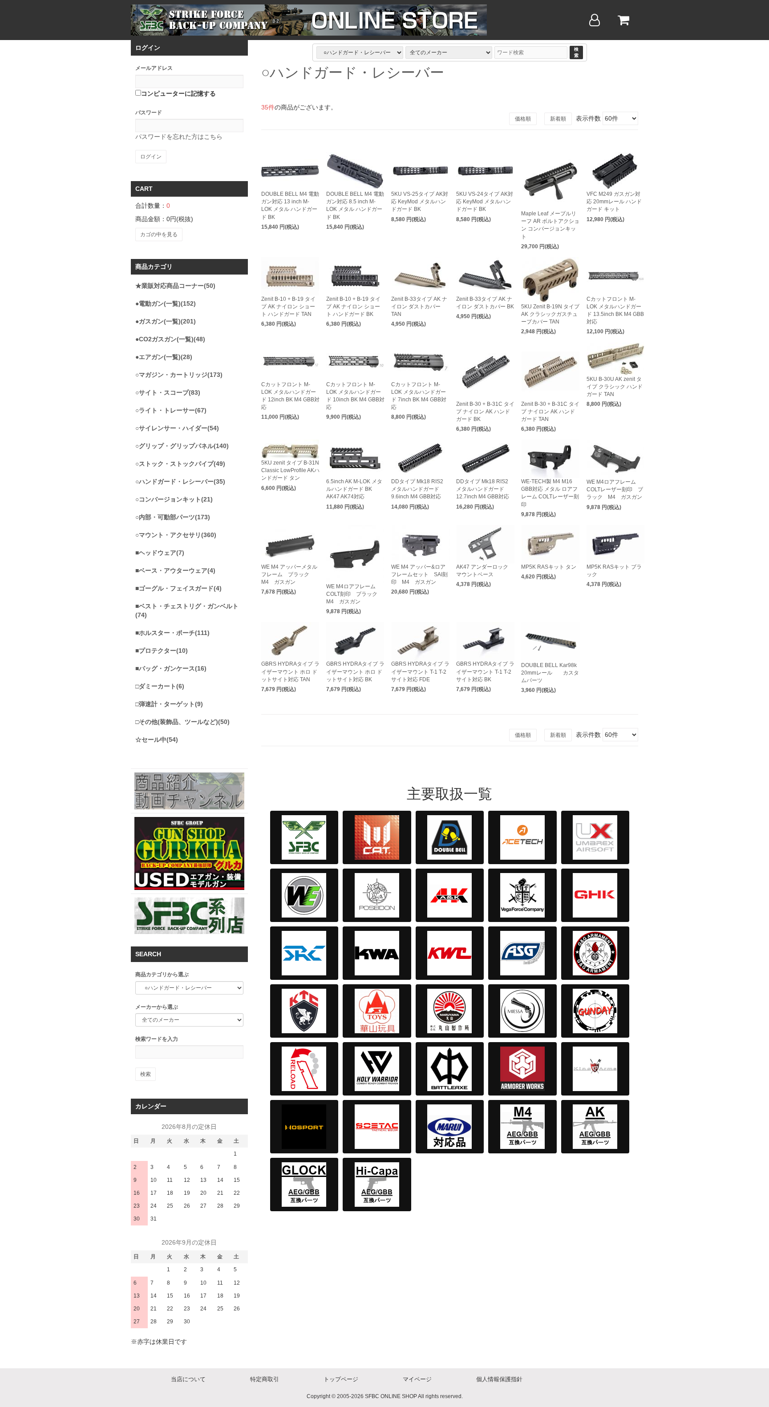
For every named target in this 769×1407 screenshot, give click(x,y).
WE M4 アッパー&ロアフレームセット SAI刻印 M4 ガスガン (419, 574)
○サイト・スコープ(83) (167, 392)
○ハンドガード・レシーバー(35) (180, 481)
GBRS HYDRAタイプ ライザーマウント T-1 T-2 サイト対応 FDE (420, 671)
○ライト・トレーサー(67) (170, 410)
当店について (188, 1379)
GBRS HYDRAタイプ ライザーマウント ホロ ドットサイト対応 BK (355, 671)
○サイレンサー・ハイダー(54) (177, 428)
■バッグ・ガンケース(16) (170, 668)
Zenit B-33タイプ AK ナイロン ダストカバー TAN (419, 306)
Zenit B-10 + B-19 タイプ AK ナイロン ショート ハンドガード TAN (288, 306)
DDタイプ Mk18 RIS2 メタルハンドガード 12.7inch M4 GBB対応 (482, 489)
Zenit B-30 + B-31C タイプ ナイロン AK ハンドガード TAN (550, 411)
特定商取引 (264, 1379)
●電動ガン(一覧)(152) (165, 303)
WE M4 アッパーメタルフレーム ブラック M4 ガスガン (289, 574)
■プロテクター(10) (161, 650)
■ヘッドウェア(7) (159, 552)
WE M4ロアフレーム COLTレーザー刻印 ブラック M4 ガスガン (615, 489)
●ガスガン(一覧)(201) (165, 321)
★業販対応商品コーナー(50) (175, 285)
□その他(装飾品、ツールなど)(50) (182, 721)
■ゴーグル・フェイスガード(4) (178, 588)
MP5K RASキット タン (548, 567)
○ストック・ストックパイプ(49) (180, 463)
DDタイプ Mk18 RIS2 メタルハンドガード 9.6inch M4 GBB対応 (417, 489)
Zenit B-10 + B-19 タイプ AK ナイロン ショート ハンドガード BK (353, 306)
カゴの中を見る (159, 234)
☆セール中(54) (156, 739)
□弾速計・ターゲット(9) (169, 704)
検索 (576, 52)
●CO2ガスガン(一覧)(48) (170, 339)
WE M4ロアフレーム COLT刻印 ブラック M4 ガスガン (354, 594)
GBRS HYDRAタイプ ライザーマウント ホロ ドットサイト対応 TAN (290, 671)
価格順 (523, 119)
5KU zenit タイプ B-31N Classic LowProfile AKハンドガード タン (290, 470)
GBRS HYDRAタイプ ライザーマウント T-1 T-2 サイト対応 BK (485, 671)
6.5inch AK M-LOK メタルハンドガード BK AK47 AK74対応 (354, 489)
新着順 (558, 119)
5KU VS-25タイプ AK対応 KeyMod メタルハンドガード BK (419, 201)
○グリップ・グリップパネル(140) (182, 445)
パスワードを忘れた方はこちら (179, 136)
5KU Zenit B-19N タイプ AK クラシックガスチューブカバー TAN (550, 314)
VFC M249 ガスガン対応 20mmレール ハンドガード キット (614, 201)
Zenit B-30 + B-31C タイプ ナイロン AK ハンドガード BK (485, 411)
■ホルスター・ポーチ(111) (172, 632)
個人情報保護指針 (499, 1379)
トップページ (341, 1379)
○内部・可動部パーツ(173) (172, 517)
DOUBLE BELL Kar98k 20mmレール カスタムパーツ (550, 672)
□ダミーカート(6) (159, 686)
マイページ (417, 1379)
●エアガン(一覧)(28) (163, 356)
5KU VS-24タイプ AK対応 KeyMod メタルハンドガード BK (484, 201)
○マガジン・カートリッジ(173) (179, 374)
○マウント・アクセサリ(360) (175, 534)
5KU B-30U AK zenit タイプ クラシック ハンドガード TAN (615, 386)
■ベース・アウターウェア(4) (175, 570)
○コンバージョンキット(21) (174, 499)
